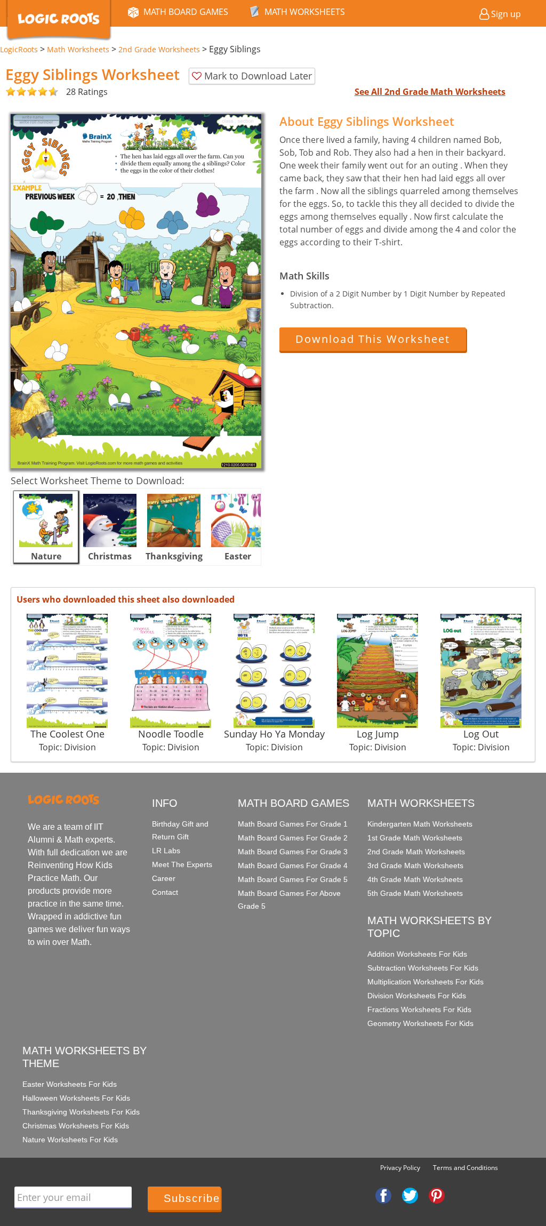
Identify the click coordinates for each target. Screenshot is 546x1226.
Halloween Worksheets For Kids (76, 1098)
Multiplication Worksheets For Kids (425, 981)
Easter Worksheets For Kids (69, 1084)
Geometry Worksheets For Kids (420, 1023)
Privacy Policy (400, 1167)
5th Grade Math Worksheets (415, 893)
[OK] (10, 92)
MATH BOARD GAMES (185, 12)
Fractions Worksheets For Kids (419, 1009)
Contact (165, 892)
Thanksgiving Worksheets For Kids (81, 1112)
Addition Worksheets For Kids (417, 954)
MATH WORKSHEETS (304, 12)
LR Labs (166, 850)
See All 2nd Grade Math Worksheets (430, 92)
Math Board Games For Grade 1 (293, 824)
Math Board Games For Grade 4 (293, 865)
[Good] (16, 92)
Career (163, 878)
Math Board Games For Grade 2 (293, 838)
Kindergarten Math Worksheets (419, 824)
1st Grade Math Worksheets (414, 838)
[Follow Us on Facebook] (383, 1195)
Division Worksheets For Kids (416, 995)
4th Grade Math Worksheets (415, 879)
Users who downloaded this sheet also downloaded (126, 599)
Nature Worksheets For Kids (70, 1139)
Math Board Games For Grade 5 (293, 879)
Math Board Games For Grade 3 (293, 851)
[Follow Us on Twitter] (410, 1195)
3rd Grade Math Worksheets (415, 865)
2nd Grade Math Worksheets (416, 851)
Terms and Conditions (465, 1167)
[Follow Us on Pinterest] (437, 1195)
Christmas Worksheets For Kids (75, 1125)
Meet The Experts (182, 864)
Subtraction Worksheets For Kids (422, 968)
